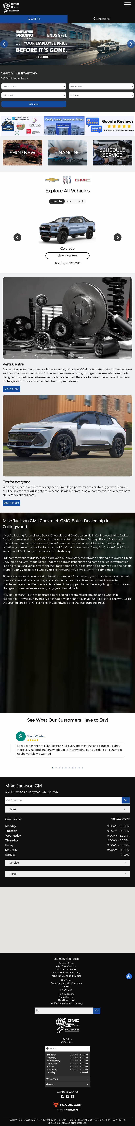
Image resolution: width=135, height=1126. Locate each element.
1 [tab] (53, 768)
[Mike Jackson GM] (11, 7)
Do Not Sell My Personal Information (90, 1120)
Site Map (63, 1120)
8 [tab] (76, 768)
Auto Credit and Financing (66, 972)
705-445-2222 (120, 819)
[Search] (96, 1010)
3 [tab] (59, 768)
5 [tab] (66, 768)
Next (131, 44)
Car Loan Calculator (66, 969)
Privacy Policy (48, 1120)
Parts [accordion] (12, 873)
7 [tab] (72, 768)
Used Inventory (66, 1000)
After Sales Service (66, 966)
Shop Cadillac (66, 997)
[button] (129, 976)
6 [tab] (69, 768)
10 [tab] (82, 768)
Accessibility (31, 1120)
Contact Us (16, 1120)
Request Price (66, 963)
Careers (66, 986)
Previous (4, 44)
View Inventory (68, 255)
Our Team (66, 980)
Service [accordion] (14, 862)
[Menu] (127, 5)
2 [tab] (56, 768)
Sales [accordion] (12, 809)
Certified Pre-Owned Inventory (66, 1003)
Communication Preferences (66, 983)
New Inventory (66, 994)
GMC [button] (69, 201)
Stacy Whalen (36, 736)
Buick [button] (80, 201)
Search (35, 104)
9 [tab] (79, 768)
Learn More (11, 389)
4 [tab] (62, 768)
